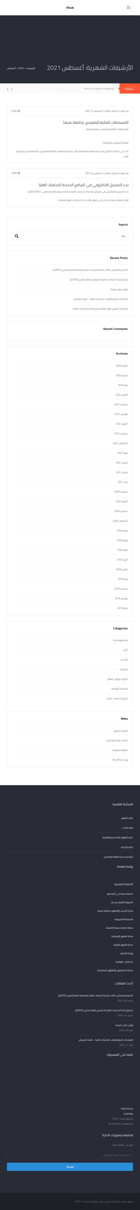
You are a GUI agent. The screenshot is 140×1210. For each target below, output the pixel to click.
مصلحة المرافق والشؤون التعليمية (115, 970)
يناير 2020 (123, 579)
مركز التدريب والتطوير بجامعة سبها (115, 911)
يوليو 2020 (122, 530)
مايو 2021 (122, 453)
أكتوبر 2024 (122, 395)
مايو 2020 (122, 550)
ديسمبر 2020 (121, 491)
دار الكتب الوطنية (124, 962)
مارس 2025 (122, 365)
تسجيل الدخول (121, 731)
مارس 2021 (122, 462)
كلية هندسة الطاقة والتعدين (118, 857)
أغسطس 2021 (120, 443)
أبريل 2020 (122, 559)
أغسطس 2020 (120, 521)
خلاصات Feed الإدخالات (117, 740)
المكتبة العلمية (119, 688)
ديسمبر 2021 (121, 404)
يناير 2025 (123, 385)
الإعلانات (124, 669)
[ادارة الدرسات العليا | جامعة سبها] (70, 7)
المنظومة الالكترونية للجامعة (99, 88)
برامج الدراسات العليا (117, 698)
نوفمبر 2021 (121, 414)
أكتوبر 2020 (122, 501)
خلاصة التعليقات (120, 750)
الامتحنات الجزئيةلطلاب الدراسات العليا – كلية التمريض (101, 299)
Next (9, 89)
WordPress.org (120, 760)
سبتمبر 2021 (121, 433)
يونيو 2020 (122, 540)
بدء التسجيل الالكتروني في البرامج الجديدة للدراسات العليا (84, 184)
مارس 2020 (122, 569)
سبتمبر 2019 (121, 588)
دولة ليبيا (128, 1113)
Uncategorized (120, 640)
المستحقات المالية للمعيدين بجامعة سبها (96, 122)
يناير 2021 (123, 482)
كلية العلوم (127, 818)
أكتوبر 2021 (122, 424)
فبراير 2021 (122, 472)
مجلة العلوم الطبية (123, 945)
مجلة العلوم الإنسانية (122, 936)
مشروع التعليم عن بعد (122, 902)
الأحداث (124, 659)
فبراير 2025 (122, 375)
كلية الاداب (127, 827)
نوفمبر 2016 (121, 598)
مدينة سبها (127, 1108)
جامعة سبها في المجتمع (120, 894)
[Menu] (128, 7)
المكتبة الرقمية (124, 884)
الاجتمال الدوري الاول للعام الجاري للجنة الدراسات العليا (100, 308)
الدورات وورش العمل (117, 679)
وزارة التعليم (127, 953)
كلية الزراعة (127, 847)
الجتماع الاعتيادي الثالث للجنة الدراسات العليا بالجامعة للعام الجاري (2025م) (90, 270)
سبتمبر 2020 (121, 511)
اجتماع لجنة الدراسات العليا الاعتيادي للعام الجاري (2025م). (98, 279)
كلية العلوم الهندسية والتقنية (117, 837)
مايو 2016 (122, 608)
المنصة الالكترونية (124, 919)
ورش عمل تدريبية (119, 289)
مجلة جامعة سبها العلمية (119, 928)
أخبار (125, 650)
